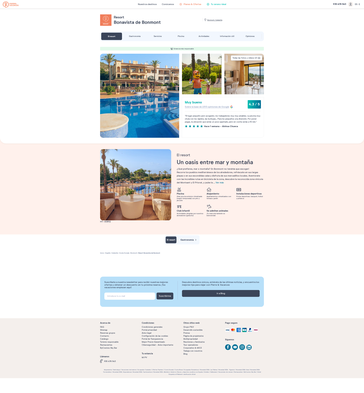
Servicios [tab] (158, 36)
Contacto (104, 336)
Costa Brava (179, 370)
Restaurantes (106, 345)
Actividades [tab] (204, 36)
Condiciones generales (152, 327)
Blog (185, 354)
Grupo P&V (188, 327)
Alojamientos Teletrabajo (112, 370)
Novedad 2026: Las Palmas (208, 370)
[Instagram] (242, 347)
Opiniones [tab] (250, 36)
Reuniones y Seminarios (194, 342)
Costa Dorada (168, 370)
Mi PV (144, 357)
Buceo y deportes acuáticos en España (190, 372)
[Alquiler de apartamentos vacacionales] (11, 4)
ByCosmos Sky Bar (108, 348)
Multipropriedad (190, 339)
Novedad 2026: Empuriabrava (122, 372)
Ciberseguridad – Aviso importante (157, 345)
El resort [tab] (111, 36)
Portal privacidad (149, 330)
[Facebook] (228, 347)
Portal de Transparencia (152, 339)
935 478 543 (110, 361)
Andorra (173, 372)
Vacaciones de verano (225, 372)
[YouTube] (235, 347)
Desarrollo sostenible (192, 330)
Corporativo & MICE (192, 348)
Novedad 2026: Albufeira (161, 372)
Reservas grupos (107, 333)
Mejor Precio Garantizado (153, 342)
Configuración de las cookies (155, 336)
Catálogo (104, 339)
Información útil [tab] (227, 36)
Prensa (186, 333)
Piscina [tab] (181, 36)
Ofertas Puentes (157, 370)
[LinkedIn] (249, 347)
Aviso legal (146, 333)
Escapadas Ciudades (144, 370)
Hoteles (206, 372)
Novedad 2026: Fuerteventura (142, 372)
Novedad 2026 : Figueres (227, 370)
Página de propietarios (193, 336)
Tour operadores (190, 345)
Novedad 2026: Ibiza (242, 370)
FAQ (102, 327)
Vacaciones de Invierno (128, 370)
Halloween (213, 372)
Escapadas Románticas (191, 370)
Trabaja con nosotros (192, 351)
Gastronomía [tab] (134, 36)
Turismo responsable (109, 342)
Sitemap (103, 330)
